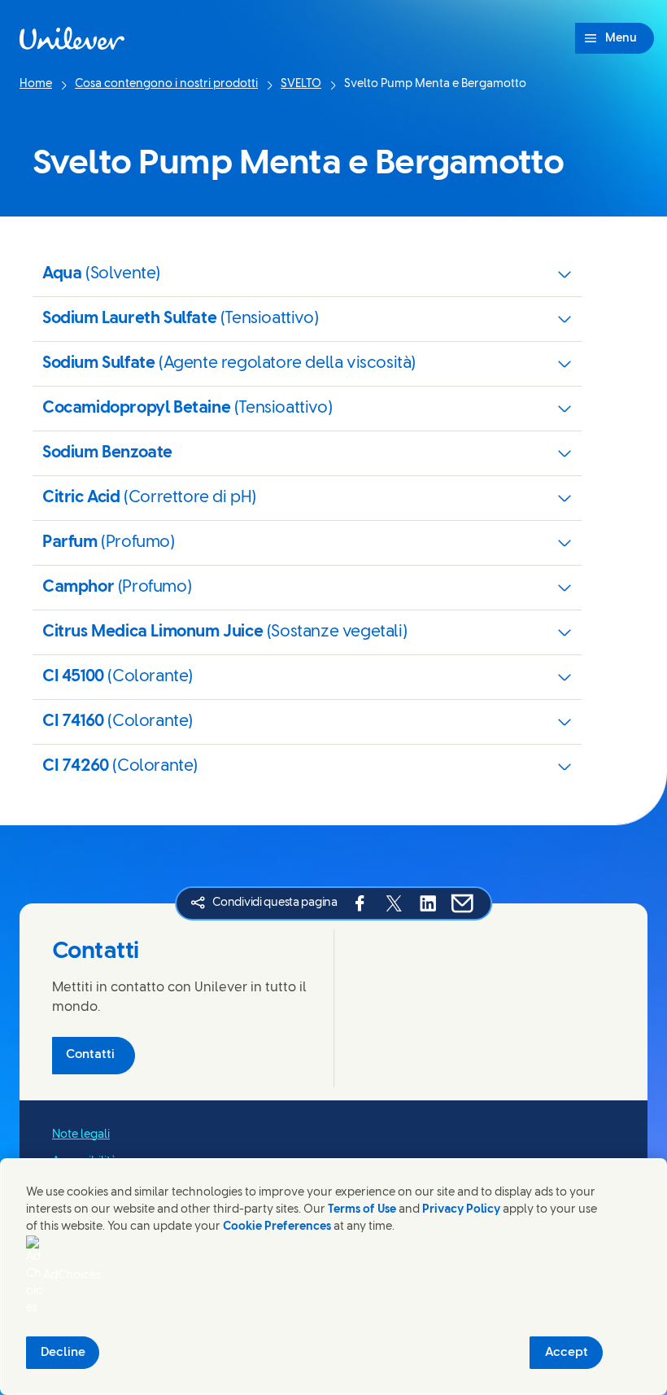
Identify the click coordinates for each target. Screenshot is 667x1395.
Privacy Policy (461, 1210)
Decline (63, 1352)
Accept (566, 1352)
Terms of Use (362, 1210)
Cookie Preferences (277, 1227)
